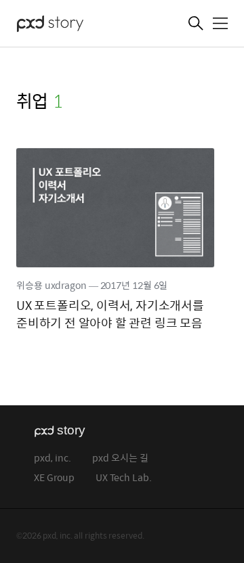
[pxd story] (84, 25)
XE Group (54, 478)
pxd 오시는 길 (120, 458)
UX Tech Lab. (124, 478)
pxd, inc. (52, 458)
